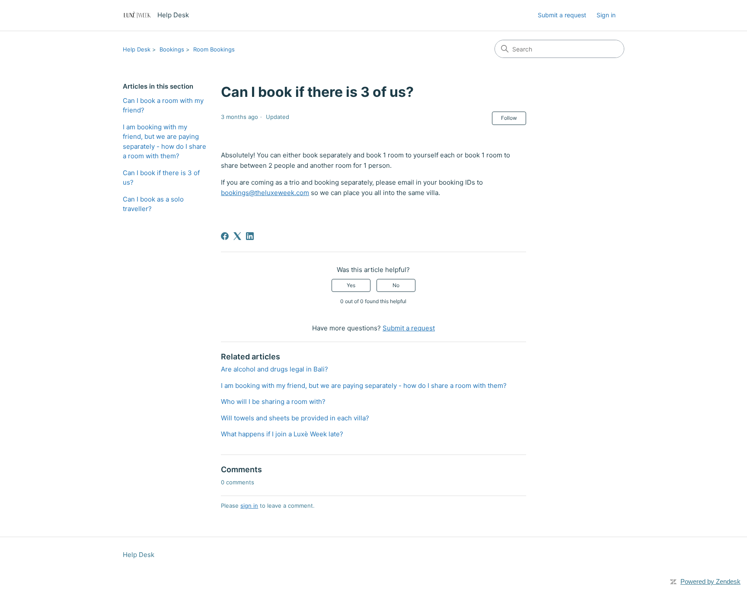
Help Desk (136, 49)
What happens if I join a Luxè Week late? (282, 434)
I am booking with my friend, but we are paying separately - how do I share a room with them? (164, 141)
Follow (509, 118)
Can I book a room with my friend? (163, 105)
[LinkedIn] (250, 236)
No (396, 285)
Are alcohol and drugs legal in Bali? (274, 369)
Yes (351, 285)
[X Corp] (237, 236)
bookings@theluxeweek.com (265, 193)
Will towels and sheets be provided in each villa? (295, 418)
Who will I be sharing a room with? (273, 401)
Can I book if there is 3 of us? (161, 178)
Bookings (172, 49)
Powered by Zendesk (710, 581)
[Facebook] (225, 236)
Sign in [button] (606, 15)
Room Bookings (214, 49)
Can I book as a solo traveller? (153, 204)
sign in (249, 505)
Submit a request (562, 15)
